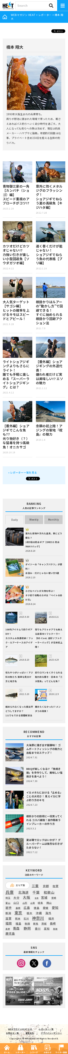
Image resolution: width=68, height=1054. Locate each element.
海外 (48, 913)
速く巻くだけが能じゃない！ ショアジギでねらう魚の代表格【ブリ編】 (49, 254)
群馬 (35, 923)
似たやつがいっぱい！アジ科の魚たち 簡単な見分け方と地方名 (19, 677)
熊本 (17, 918)
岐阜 (40, 902)
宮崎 (53, 897)
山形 (24, 903)
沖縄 (39, 913)
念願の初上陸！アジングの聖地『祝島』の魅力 (49, 430)
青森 (16, 928)
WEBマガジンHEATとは (20, 1029)
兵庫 (9, 892)
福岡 (8, 923)
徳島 (36, 907)
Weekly (34, 519)
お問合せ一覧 (12, 1033)
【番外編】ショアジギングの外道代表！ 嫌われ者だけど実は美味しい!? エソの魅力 (49, 372)
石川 (26, 918)
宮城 (44, 898)
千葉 (36, 892)
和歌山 (49, 892)
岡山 (49, 902)
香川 (37, 928)
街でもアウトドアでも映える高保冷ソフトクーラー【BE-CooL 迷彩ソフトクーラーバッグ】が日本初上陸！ (49, 638)
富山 (7, 903)
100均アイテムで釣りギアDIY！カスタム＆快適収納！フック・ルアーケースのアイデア (19, 638)
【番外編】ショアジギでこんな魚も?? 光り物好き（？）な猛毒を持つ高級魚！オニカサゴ (16, 436)
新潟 (8, 913)
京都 (46, 886)
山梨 (32, 903)
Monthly (53, 519)
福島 (18, 923)
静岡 (27, 928)
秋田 (27, 923)
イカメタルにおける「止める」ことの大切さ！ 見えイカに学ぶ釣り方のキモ (44, 796)
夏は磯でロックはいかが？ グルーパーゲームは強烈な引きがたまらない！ (44, 843)
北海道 (23, 892)
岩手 (8, 908)
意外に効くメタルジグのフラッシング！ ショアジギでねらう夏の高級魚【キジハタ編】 (49, 197)
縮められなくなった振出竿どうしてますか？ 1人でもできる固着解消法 (19, 711)
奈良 (36, 898)
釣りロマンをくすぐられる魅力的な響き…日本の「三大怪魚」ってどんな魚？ (49, 677)
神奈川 (38, 918)
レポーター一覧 (46, 1029)
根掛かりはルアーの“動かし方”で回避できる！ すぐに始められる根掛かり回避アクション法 (49, 312)
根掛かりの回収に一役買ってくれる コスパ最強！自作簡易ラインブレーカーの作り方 (44, 820)
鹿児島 (10, 933)
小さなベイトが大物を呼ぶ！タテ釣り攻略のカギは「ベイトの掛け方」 (43, 595)
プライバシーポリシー (51, 1033)
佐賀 (56, 886)
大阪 (26, 897)
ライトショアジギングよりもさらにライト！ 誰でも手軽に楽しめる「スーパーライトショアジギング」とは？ (16, 374)
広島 (27, 907)
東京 (18, 912)
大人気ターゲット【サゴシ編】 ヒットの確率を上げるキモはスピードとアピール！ (16, 310)
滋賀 (8, 918)
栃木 (29, 913)
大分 (16, 897)
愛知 (55, 907)
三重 (35, 886)
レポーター (45, 15)
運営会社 (30, 1033)
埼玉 (7, 897)
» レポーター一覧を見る (22, 472)
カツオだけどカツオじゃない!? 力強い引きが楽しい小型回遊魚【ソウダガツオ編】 (16, 254)
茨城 (44, 923)
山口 (16, 902)
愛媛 (45, 907)
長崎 (53, 923)
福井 (51, 918)
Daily (14, 519)
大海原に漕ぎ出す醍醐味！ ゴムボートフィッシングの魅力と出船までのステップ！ (44, 748)
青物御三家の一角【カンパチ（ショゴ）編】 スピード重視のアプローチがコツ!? (16, 194)
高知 (47, 928)
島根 (18, 908)
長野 (7, 929)
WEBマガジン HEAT (23, 15)
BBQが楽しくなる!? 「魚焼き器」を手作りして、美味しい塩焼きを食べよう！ (44, 772)
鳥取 (55, 929)
